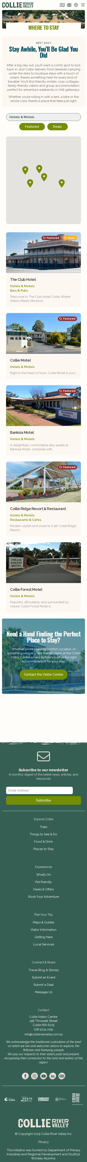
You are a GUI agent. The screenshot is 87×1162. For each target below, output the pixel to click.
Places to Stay (43, 849)
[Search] (76, 5)
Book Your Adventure (43, 897)
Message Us (43, 992)
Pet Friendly (43, 882)
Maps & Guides (43, 922)
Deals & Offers (43, 889)
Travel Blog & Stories (43, 970)
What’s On (43, 874)
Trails (43, 827)
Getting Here (44, 937)
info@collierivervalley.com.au (43, 1034)
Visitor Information (43, 930)
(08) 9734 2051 (43, 1029)
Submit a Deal (44, 985)
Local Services (43, 944)
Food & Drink (43, 841)
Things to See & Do (43, 834)
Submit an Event (43, 977)
